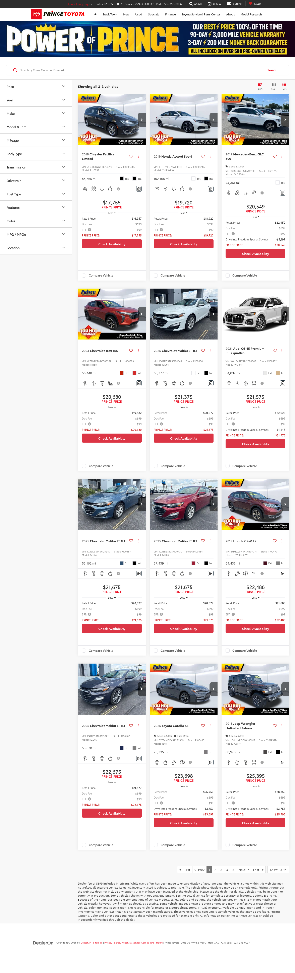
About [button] (230, 14)
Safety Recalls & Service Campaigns (134, 942)
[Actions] (138, 156)
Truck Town (110, 14)
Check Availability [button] (111, 243)
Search (272, 70)
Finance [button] (170, 14)
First (185, 869)
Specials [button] (153, 14)
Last (257, 869)
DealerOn (85, 942)
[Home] (95, 14)
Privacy (108, 942)
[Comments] (139, 189)
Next (243, 869)
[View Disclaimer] (118, 189)
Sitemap (98, 942)
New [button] (126, 14)
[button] (142, 120)
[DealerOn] (43, 942)
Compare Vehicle (101, 276)
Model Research (251, 14)
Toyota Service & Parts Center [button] (201, 14)
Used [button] (138, 14)
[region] (112, 226)
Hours (159, 942)
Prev (200, 869)
